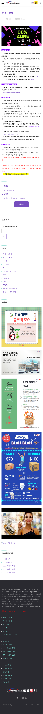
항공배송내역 (7, 672)
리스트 (21, 204)
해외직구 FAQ (7, 562)
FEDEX (5, 285)
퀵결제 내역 (7, 679)
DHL (4, 282)
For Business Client (10, 271)
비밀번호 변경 (7, 668)
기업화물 (6, 261)
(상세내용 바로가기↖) (11, 134)
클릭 (38, 76)
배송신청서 (6, 559)
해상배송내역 (7, 675)
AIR (4, 275)
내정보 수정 (7, 665)
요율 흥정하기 (7, 658)
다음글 (5, 186)
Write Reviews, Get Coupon (14, 198)
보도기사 (6, 268)
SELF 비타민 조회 (9, 569)
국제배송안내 (7, 254)
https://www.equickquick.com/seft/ (11, 92)
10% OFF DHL (9, 190)
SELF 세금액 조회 (9, 573)
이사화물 (6, 264)
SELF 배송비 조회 (9, 566)
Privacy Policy (36, 705)
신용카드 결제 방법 (9, 292)
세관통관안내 (7, 257)
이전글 (5, 194)
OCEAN (6, 278)
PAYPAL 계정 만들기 (10, 288)
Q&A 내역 (6, 682)
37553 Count (20, 19)
